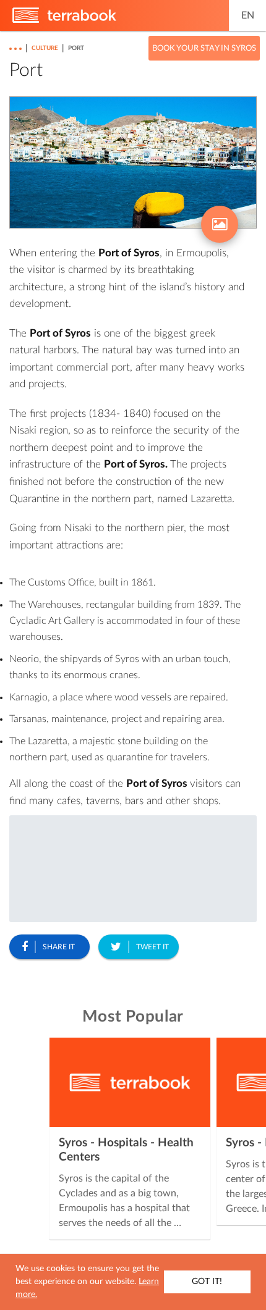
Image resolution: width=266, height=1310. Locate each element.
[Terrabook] (64, 20)
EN (247, 15)
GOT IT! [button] (207, 1281)
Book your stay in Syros (204, 48)
